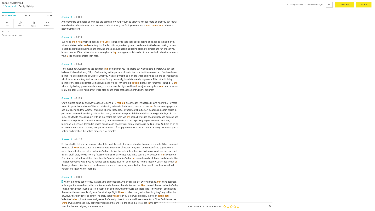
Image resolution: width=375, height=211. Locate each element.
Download (344, 4)
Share (364, 4)
